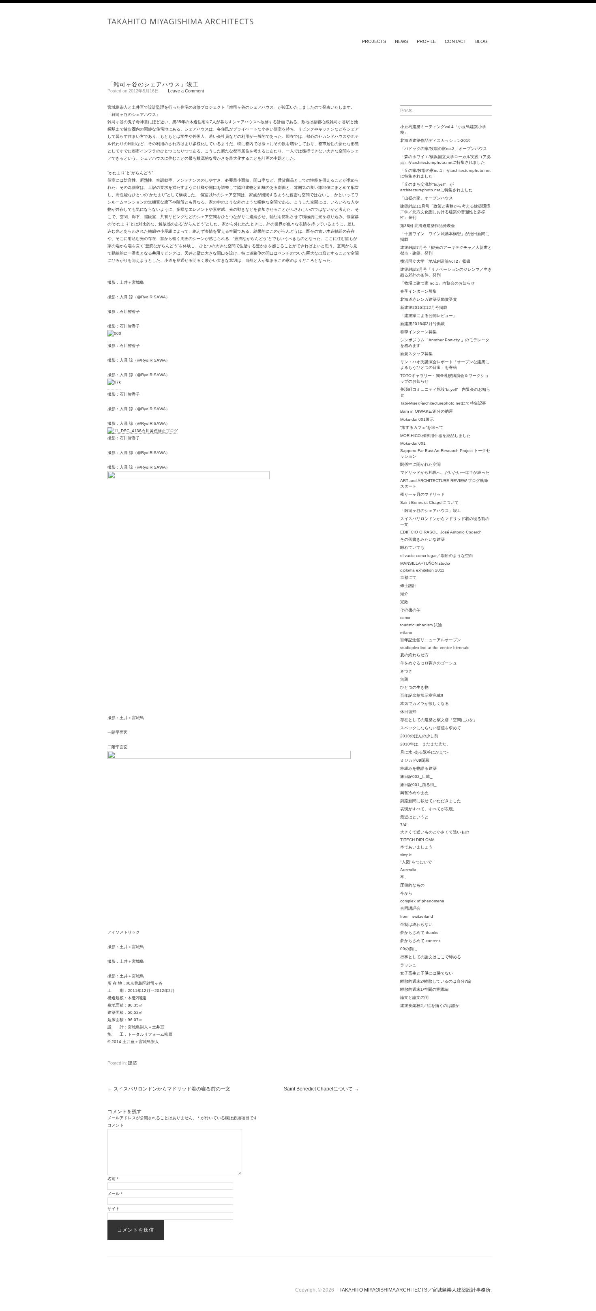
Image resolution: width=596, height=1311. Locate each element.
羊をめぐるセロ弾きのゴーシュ (428, 663)
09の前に (408, 949)
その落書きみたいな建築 (422, 539)
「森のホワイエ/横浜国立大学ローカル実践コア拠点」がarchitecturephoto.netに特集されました (445, 159)
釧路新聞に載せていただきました (430, 801)
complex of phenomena (422, 901)
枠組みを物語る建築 (418, 768)
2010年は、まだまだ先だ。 (425, 744)
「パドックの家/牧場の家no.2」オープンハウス (443, 148)
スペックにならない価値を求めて (430, 728)
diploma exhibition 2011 (422, 570)
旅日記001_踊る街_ (418, 784)
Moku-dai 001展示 (417, 419)
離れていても (412, 547)
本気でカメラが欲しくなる (424, 703)
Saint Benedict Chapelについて (321, 1089)
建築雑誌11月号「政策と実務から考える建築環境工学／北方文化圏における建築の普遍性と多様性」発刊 (445, 212)
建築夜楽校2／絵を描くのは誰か (429, 1005)
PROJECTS (374, 41)
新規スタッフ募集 (416, 353)
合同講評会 (410, 908)
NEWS (401, 41)
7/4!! (404, 825)
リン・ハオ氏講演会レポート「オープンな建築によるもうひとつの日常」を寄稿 (444, 365)
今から (406, 893)
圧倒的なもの (412, 885)
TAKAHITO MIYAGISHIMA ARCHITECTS (180, 21)
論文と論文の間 (414, 997)
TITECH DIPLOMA (417, 840)
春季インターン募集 (418, 291)
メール (114, 1193)
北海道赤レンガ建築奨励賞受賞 (428, 299)
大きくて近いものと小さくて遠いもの (434, 832)
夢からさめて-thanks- (419, 932)
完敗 (404, 602)
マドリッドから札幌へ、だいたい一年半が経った (444, 472)
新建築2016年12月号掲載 (423, 307)
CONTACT (455, 41)
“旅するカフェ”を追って (421, 427)
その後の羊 (410, 610)
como (405, 617)
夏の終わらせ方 (414, 655)
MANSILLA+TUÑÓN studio (425, 563)
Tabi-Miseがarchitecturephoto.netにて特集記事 (443, 403)
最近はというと (414, 817)
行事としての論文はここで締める (430, 957)
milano (406, 632)
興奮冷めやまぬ (414, 792)
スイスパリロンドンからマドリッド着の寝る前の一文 (168, 1089)
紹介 (404, 593)
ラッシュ (408, 965)
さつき (406, 671)
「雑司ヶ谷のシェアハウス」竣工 (430, 510)
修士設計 (408, 585)
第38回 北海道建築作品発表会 (427, 225)
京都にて (408, 577)
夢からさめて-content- (420, 940)
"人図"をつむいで (416, 862)
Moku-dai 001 (413, 443)
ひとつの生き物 (414, 687)
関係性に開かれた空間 (420, 464)
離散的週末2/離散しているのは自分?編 (435, 981)
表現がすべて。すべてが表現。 (428, 809)
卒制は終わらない (416, 924)
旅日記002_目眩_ (416, 776)
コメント (115, 1125)
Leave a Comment (186, 90)
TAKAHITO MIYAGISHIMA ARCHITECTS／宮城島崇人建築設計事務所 (415, 1290)
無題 (404, 679)
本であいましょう (416, 847)
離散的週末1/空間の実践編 (424, 989)
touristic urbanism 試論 (421, 625)
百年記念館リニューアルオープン (430, 640)
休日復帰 (408, 711)
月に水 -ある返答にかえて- (424, 752)
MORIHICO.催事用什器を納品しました (435, 435)
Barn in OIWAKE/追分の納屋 (426, 411)
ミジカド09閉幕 (414, 760)
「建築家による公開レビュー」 (428, 315)
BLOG (481, 41)
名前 (112, 1178)
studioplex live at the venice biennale (435, 647)
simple (406, 855)
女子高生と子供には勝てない (426, 973)
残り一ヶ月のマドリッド (422, 494)
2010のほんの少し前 (419, 736)
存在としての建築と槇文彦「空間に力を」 (438, 720)
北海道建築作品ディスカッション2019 (435, 140)
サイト (113, 1208)
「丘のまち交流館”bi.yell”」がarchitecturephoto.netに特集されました (436, 187)
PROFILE (426, 41)
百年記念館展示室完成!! (421, 695)
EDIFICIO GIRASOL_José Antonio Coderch (441, 532)
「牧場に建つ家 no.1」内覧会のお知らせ (437, 283)
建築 (132, 1062)
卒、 (404, 877)
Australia (408, 870)
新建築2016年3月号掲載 (422, 323)
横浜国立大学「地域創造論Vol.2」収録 (435, 261)
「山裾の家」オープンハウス (426, 198)
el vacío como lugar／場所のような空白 (436, 555)
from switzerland (416, 916)
